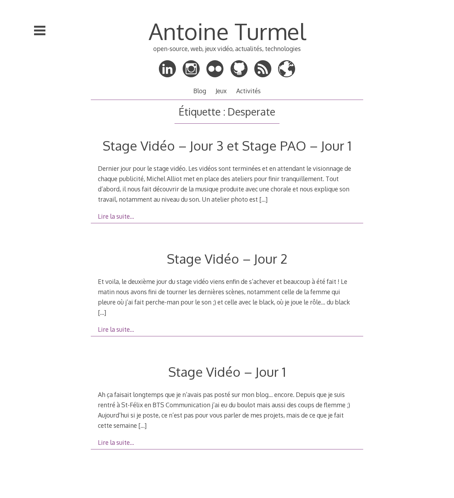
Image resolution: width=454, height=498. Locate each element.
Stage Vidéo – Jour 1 (227, 371)
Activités (248, 91)
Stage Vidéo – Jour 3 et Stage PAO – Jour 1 (227, 145)
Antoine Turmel (227, 31)
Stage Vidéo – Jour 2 (227, 258)
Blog (199, 91)
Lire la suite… (116, 216)
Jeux (221, 91)
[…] (263, 199)
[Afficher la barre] (39, 30)
